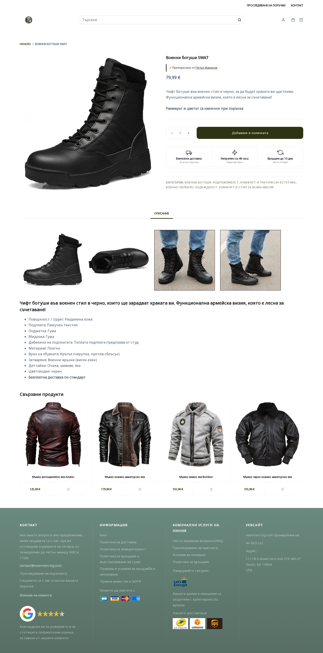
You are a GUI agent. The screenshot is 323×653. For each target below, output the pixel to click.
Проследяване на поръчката (43, 573)
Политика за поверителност (123, 549)
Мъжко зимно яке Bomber (196, 477)
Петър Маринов (206, 68)
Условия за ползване (189, 555)
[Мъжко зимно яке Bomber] (196, 434)
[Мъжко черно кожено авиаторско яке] (267, 434)
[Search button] (239, 19)
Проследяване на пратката (195, 547)
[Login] (283, 20)
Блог (103, 535)
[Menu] (301, 20)
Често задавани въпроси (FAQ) (198, 540)
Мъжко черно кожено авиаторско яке (267, 477)
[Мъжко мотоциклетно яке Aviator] (53, 434)
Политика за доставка (118, 542)
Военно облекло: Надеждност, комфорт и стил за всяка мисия (220, 187)
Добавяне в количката (250, 133)
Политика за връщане (191, 562)
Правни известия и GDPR (120, 581)
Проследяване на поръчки (266, 5)
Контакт (297, 5)
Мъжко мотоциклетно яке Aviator (53, 477)
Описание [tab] (161, 213)
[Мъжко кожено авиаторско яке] (124, 434)
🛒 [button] (68, 489)
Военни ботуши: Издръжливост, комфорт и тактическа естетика (240, 182)
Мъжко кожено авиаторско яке (125, 477)
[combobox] (158, 19)
